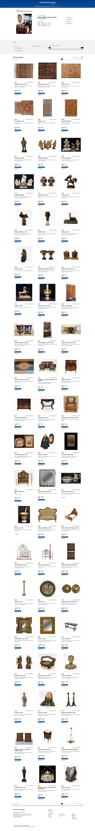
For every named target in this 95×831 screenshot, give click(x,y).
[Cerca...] (81, 42)
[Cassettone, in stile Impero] (24, 404)
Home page (18, 9)
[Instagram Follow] (52, 810)
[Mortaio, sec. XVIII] (24, 515)
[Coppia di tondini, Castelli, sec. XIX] (71, 588)
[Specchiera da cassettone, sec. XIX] (71, 404)
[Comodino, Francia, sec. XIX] (47, 736)
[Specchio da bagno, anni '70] (47, 478)
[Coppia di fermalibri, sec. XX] (71, 256)
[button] (21, 48)
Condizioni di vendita (69, 23)
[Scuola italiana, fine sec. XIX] (24, 625)
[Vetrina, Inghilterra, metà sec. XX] (47, 329)
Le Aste (52, 6)
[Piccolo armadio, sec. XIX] (71, 441)
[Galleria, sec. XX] (47, 108)
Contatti (56, 6)
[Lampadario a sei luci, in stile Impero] (71, 736)
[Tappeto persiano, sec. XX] (24, 71)
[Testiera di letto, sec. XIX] (24, 478)
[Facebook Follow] (49, 810)
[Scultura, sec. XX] (71, 182)
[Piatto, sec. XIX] (47, 588)
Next (78, 59)
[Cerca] (59, 6)
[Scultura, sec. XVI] (24, 699)
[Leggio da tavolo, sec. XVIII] (47, 662)
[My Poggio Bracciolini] (93, 2)
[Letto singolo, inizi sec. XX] (24, 551)
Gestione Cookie (74, 818)
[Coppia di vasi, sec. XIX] (47, 182)
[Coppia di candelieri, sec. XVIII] (71, 699)
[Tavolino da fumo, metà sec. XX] (71, 329)
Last (81, 59)
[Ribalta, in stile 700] (71, 366)
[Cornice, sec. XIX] (47, 625)
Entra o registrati (69, 17)
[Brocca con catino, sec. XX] (71, 478)
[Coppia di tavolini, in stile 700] (24, 329)
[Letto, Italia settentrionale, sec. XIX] (71, 515)
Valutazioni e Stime (46, 6)
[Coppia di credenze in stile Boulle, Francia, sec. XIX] (24, 736)
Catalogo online (68, 21)
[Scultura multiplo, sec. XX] (24, 219)
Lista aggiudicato (69, 19)
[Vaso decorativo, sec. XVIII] (47, 292)
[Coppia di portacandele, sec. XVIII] (47, 256)
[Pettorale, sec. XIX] (71, 774)
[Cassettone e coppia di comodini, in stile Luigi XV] (47, 366)
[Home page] (47, 3)
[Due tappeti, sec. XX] (24, 108)
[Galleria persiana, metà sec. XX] (24, 366)
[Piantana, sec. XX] (24, 588)
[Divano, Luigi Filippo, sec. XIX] (47, 515)
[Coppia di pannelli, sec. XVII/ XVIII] (71, 551)
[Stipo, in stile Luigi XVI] (71, 292)
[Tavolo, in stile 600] (71, 625)
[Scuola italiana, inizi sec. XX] (24, 441)
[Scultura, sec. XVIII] (47, 441)
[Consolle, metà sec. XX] (47, 404)
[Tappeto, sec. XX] (71, 71)
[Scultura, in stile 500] (71, 662)
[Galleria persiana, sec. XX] (47, 71)
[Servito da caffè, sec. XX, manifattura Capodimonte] (47, 774)
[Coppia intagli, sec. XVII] (24, 662)
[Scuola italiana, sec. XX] (24, 774)
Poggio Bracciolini (38, 6)
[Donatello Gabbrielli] (71, 108)
